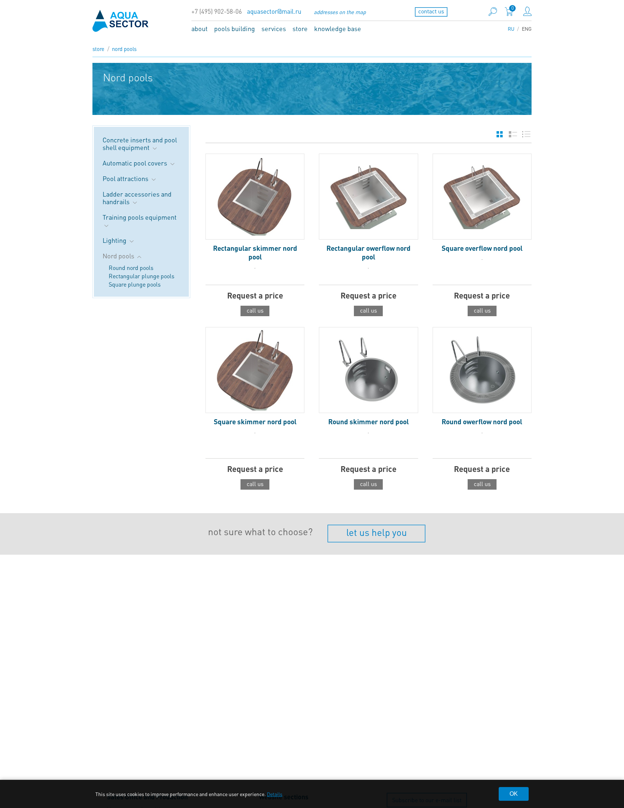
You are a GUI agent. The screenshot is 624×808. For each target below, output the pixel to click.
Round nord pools (131, 267)
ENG (527, 28)
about (199, 28)
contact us (431, 11)
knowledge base (337, 28)
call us (255, 310)
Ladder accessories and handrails (137, 198)
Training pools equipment (140, 217)
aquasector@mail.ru (274, 11)
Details (274, 794)
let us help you (376, 532)
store (300, 28)
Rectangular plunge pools (141, 276)
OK (514, 794)
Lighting (115, 240)
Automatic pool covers (136, 163)
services (273, 28)
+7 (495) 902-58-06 (216, 11)
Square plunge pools (135, 284)
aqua (120, 20)
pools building (234, 28)
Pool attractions (126, 178)
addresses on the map (340, 12)
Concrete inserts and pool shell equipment (140, 143)
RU (511, 28)
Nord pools (124, 48)
